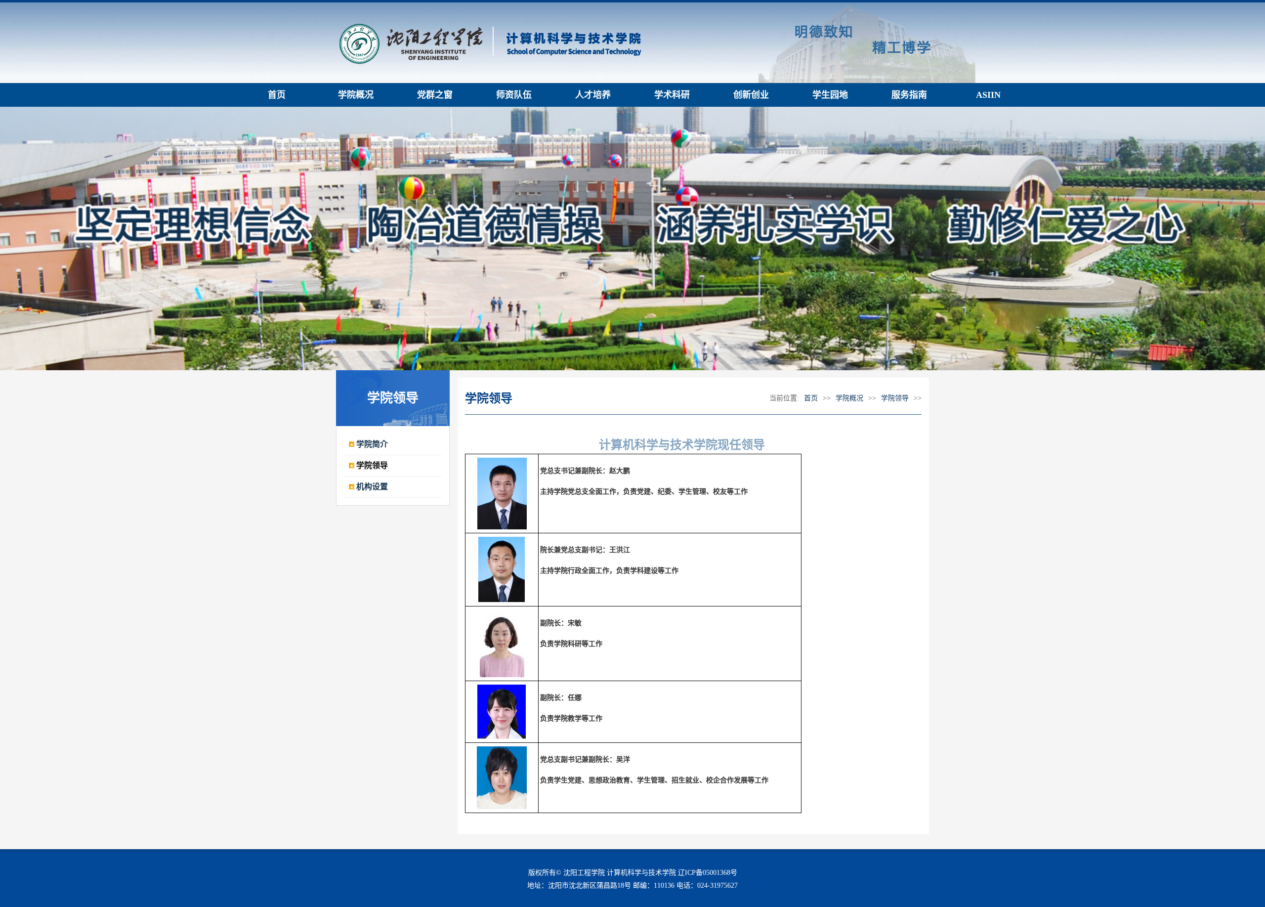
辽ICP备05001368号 (707, 872)
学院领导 (895, 398)
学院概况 (849, 398)
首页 (811, 398)
